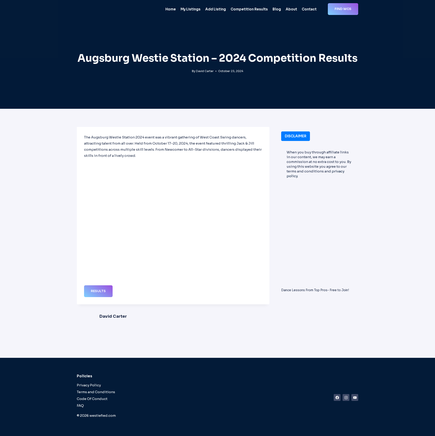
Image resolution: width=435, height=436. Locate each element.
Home (170, 9)
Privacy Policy (89, 385)
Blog (277, 9)
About (291, 9)
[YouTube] (354, 397)
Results (98, 291)
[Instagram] (346, 397)
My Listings (191, 9)
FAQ (80, 405)
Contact (309, 9)
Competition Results (249, 9)
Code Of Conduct (92, 399)
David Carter (205, 71)
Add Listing (215, 9)
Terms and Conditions (96, 392)
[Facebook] (337, 397)
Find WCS (343, 9)
